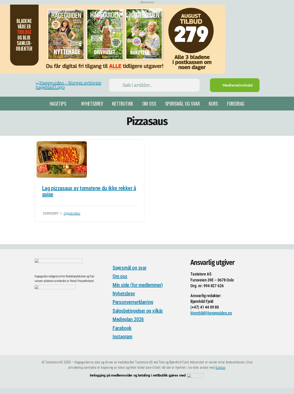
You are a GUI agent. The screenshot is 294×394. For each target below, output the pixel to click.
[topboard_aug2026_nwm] (112, 7)
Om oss (120, 276)
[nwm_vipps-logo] (195, 375)
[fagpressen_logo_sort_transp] (55, 287)
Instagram (122, 336)
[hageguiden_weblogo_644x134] (58, 260)
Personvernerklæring (133, 302)
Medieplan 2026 (128, 319)
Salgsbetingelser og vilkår (138, 311)
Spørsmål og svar (130, 268)
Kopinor (220, 367)
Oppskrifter (72, 213)
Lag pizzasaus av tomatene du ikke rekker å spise (89, 191)
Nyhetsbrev (124, 293)
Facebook (122, 328)
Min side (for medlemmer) (138, 285)
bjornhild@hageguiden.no (211, 312)
